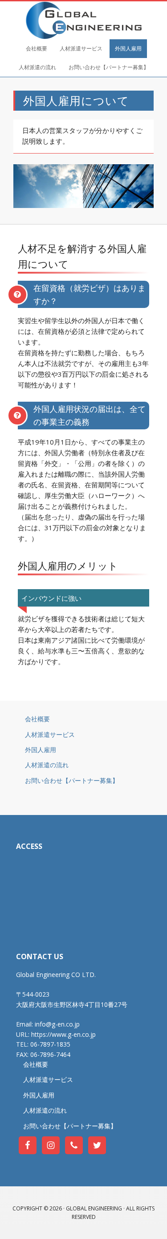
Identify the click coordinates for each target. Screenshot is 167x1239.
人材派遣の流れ (47, 765)
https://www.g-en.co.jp (63, 1034)
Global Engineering (84, 20)
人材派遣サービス (50, 734)
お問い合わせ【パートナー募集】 (71, 780)
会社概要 (37, 719)
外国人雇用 (40, 749)
